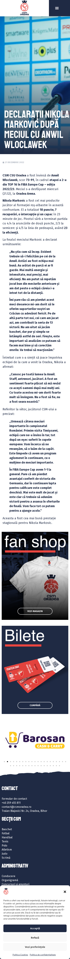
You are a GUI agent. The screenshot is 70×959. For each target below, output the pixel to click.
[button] (65, 891)
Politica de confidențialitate (43, 954)
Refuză (35, 937)
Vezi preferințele (35, 947)
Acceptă (35, 928)
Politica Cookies (20, 954)
